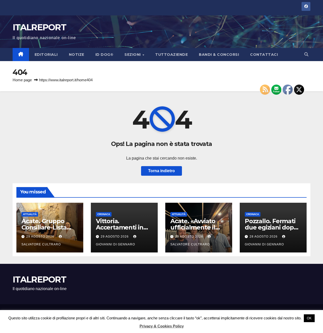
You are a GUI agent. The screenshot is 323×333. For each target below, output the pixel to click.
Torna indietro (161, 171)
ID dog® (104, 54)
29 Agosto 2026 (40, 236)
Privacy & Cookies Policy (162, 326)
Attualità (30, 214)
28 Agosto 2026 (264, 236)
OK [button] (309, 318)
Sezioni (133, 54)
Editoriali (46, 54)
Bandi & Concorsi (219, 54)
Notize (76, 54)
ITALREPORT (39, 27)
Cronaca (103, 214)
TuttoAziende (171, 54)
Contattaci (264, 54)
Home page (22, 80)
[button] (306, 54)
